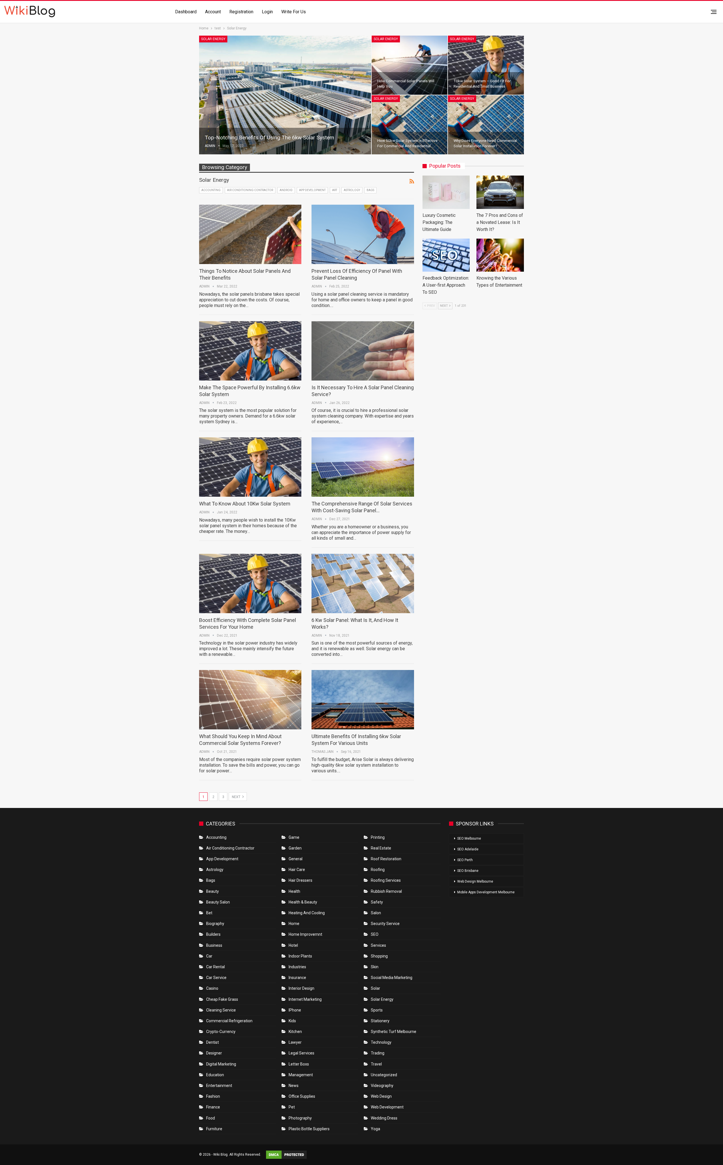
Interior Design (301, 988)
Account (213, 11)
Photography (300, 1118)
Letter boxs (299, 1064)
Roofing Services (386, 880)
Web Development (387, 1107)
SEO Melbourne (469, 838)
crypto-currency (221, 1031)
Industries (297, 967)
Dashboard (186, 11)
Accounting (211, 190)
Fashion (213, 1096)
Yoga (375, 1129)
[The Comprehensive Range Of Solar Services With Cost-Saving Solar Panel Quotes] (363, 467)
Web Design (381, 1096)
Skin (374, 967)
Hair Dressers (300, 880)
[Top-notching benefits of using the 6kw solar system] (285, 95)
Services (378, 945)
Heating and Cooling (307, 913)
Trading (377, 1053)
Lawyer (295, 1042)
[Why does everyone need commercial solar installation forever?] (485, 125)
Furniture (214, 1129)
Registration (241, 11)
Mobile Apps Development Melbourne (486, 892)
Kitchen (295, 1031)
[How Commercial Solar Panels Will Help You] (409, 65)
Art (334, 190)
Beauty (212, 891)
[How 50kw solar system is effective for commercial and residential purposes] (409, 125)
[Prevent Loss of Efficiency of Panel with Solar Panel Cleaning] (363, 234)
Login (267, 11)
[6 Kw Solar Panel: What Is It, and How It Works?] (363, 583)
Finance (213, 1107)
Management (301, 1075)
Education (215, 1075)
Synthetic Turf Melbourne (393, 1031)
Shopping (379, 956)
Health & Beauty (303, 902)
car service (216, 977)
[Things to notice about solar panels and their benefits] (250, 234)
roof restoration (386, 859)
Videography (382, 1085)
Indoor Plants (300, 956)
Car (209, 956)
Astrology (352, 190)
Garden (295, 848)
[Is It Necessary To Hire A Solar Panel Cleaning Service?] (363, 351)
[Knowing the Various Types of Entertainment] (500, 255)
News (294, 1085)
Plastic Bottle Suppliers (309, 1129)
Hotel (293, 945)
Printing (378, 837)
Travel (376, 1064)
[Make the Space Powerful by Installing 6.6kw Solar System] (250, 351)
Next (236, 797)
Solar (375, 988)
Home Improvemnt (305, 934)
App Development (312, 190)
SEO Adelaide (467, 849)
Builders (213, 934)
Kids (292, 1021)
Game (294, 837)
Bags (370, 190)
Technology (381, 1042)
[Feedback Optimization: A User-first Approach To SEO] (446, 255)
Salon (376, 913)
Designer (214, 1053)
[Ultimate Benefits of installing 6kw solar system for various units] (363, 699)
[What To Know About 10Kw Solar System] (250, 467)
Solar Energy (213, 39)
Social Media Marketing (391, 977)
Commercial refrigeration (229, 1021)
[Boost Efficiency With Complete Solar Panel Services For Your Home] (250, 583)
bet (209, 913)
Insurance (297, 977)
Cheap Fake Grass (222, 999)
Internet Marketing (305, 999)
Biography (215, 923)
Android (286, 190)
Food (210, 1118)
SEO (374, 934)
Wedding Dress (384, 1118)
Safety (377, 902)
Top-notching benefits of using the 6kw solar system (269, 137)
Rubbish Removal (386, 891)
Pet (292, 1107)
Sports (377, 1010)
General (295, 859)
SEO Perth (465, 860)
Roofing (378, 869)
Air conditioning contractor (250, 190)
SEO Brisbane (467, 871)
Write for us (293, 11)
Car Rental (215, 967)
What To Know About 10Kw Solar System (244, 504)
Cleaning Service (221, 1010)
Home (294, 923)
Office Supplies (302, 1096)
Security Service (385, 923)
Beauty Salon (218, 902)
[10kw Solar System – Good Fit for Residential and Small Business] (485, 65)
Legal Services (301, 1053)
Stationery (380, 1021)
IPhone (295, 1010)
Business (214, 945)
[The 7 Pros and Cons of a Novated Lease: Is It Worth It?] (500, 192)
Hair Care (297, 869)
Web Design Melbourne (475, 881)
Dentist (212, 1042)
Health (294, 891)
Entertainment (219, 1085)
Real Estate (381, 848)
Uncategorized (384, 1075)
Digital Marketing (221, 1064)
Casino (212, 988)
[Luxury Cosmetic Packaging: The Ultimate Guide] (446, 192)
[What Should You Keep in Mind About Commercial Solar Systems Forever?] (250, 699)
